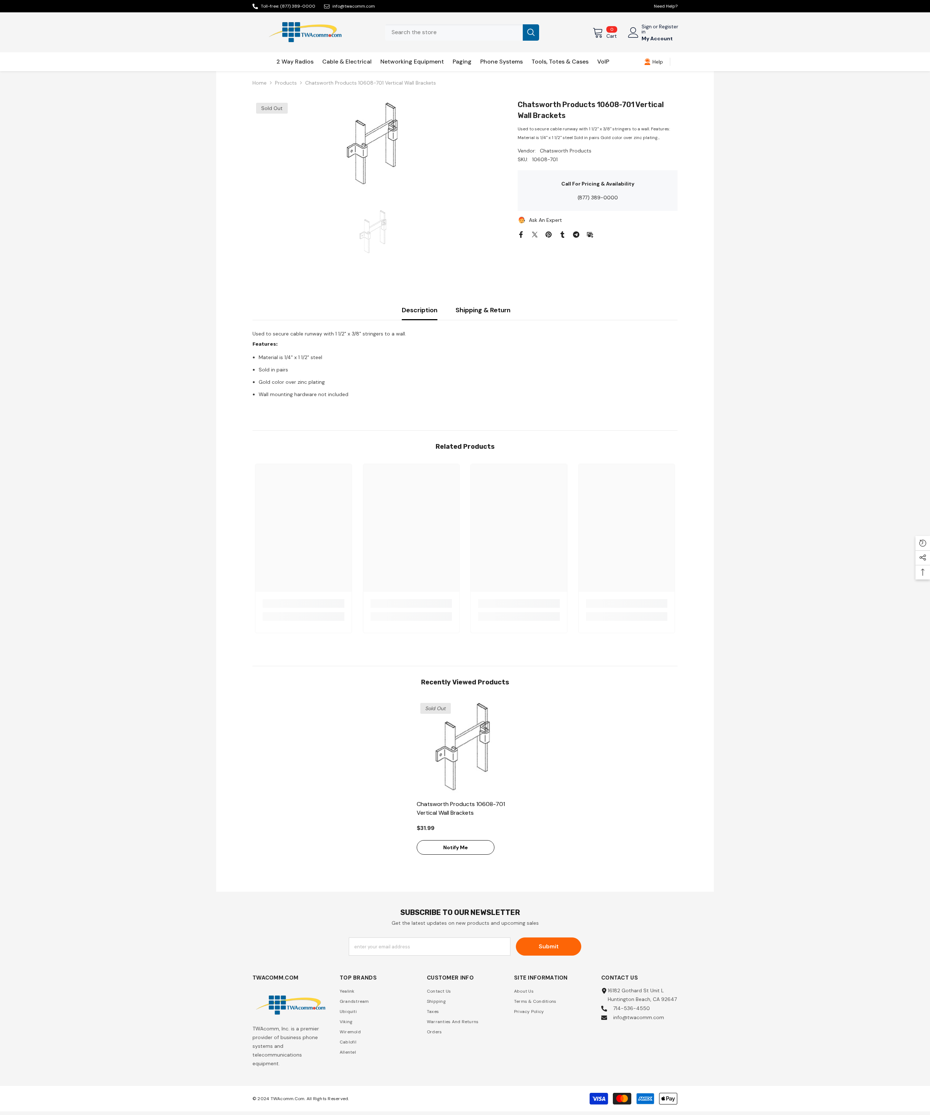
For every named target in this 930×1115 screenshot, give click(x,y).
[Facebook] (521, 234)
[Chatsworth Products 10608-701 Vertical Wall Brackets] (465, 747)
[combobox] (454, 32)
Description (419, 310)
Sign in (647, 29)
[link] (653, 61)
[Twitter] (534, 234)
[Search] (462, 32)
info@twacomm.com (353, 6)
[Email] (590, 234)
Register (668, 27)
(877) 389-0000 (297, 6)
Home (259, 83)
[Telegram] (576, 234)
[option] (374, 144)
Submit (549, 946)
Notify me (455, 847)
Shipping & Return (483, 310)
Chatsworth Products (565, 150)
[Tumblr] (562, 234)
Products (286, 83)
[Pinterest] (548, 234)
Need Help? (666, 6)
